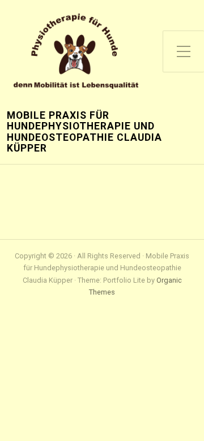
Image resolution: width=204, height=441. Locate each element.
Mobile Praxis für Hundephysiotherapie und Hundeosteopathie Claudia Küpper (84, 132)
